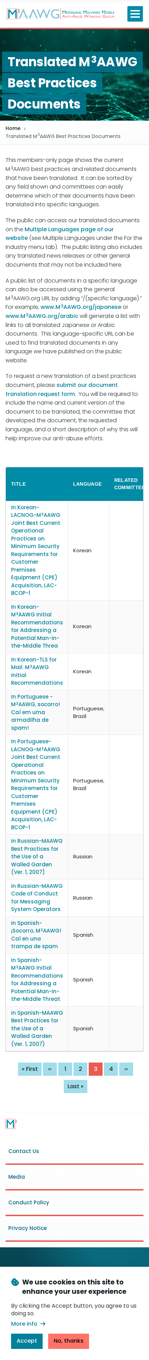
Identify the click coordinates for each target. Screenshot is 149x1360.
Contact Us (23, 1151)
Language (87, 484)
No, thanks (69, 1341)
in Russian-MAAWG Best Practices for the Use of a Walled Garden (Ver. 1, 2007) (37, 856)
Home (13, 128)
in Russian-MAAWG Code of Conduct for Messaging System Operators (37, 897)
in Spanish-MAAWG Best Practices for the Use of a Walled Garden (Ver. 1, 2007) (37, 1028)
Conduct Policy (28, 1202)
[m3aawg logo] (11, 1123)
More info (24, 1324)
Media (16, 1176)
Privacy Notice (27, 1228)
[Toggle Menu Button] (135, 14)
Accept (27, 1341)
